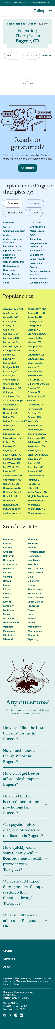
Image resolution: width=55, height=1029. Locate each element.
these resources (34, 981)
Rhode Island (35, 594)
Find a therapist (16, 24)
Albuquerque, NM (13, 309)
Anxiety (7, 235)
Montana (33, 539)
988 (18, 981)
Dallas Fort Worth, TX (15, 421)
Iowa (6, 598)
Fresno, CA (9, 471)
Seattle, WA (34, 463)
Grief (6, 283)
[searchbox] (16, 56)
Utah (30, 614)
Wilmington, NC (36, 509)
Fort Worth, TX (11, 467)
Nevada (32, 548)
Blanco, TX (9, 355)
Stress (33, 267)
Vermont (32, 619)
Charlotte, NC (11, 384)
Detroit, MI (9, 430)
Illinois (6, 589)
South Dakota (35, 602)
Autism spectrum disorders (12, 241)
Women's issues (39, 283)
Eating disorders (12, 274)
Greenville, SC (11, 484)
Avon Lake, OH (11, 334)
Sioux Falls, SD (36, 467)
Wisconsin (33, 635)
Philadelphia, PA (37, 397)
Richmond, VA (35, 426)
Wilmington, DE (36, 513)
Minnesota (9, 631)
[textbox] (30, 56)
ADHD (6, 227)
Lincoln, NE (34, 330)
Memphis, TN (35, 347)
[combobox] (12, 56)
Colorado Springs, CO (15, 401)
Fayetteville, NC (12, 455)
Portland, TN (35, 413)
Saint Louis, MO (36, 438)
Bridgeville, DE (11, 367)
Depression (9, 270)
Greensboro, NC (12, 480)
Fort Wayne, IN (11, 463)
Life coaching (37, 227)
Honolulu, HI (10, 496)
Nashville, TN (35, 372)
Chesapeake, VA (12, 388)
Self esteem (36, 255)
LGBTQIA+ (36, 223)
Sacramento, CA (37, 434)
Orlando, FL (34, 392)
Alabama (8, 539)
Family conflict (11, 279)
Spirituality (36, 263)
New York (33, 564)
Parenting (35, 239)
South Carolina (36, 598)
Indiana (7, 594)
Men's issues (37, 231)
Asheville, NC (10, 317)
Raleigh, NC (34, 417)
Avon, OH (8, 330)
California (8, 556)
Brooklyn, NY (10, 372)
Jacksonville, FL (12, 513)
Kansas (7, 602)
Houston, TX (10, 501)
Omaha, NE (34, 388)
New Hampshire (37, 552)
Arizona (7, 548)
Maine (6, 614)
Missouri (8, 639)
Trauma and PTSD (40, 279)
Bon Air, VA (9, 359)
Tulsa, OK (33, 488)
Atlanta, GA (9, 322)
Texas (31, 610)
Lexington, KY (35, 326)
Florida (7, 573)
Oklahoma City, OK (38, 384)
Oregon (32, 24)
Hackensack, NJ (12, 488)
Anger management (14, 231)
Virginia (32, 623)
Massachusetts (11, 623)
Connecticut (10, 564)
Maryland (8, 619)
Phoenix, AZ (34, 401)
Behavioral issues (13, 246)
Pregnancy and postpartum (38, 245)
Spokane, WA (35, 471)
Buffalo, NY (9, 376)
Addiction (8, 223)
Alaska (7, 544)
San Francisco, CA (38, 455)
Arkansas (8, 552)
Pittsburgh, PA (36, 405)
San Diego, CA (36, 451)
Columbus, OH (11, 409)
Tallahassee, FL (36, 476)
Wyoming (33, 639)
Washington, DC (37, 501)
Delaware (8, 569)
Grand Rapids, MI (13, 476)
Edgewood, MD (11, 434)
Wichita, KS (34, 505)
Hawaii (7, 581)
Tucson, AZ (34, 484)
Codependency (12, 266)
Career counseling (13, 262)
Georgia (7, 577)
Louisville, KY (35, 338)
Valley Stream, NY (37, 492)
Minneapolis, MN (37, 359)
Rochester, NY (36, 430)
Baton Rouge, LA (12, 347)
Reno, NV (33, 421)
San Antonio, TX (36, 446)
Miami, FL (33, 351)
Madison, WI (35, 342)
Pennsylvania (35, 589)
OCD (32, 235)
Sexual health (37, 259)
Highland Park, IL (12, 492)
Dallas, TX (8, 417)
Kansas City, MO (37, 309)
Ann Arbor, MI (10, 313)
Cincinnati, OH (11, 397)
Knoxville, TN (35, 317)
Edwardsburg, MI (12, 438)
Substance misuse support (40, 273)
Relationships (37, 251)
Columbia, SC (10, 405)
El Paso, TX (9, 442)
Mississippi (9, 635)
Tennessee (33, 606)
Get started (27, 168)
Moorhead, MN (36, 363)
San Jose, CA (35, 459)
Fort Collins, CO (12, 459)
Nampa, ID (33, 367)
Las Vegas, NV (35, 322)
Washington (34, 627)
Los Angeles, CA (37, 334)
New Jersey (34, 556)
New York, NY (35, 376)
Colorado (8, 560)
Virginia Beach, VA (38, 496)
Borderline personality (9, 256)
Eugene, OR (9, 451)
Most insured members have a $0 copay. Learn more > (27, 3)
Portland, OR (35, 409)
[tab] (12, 204)
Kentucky (8, 606)
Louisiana (8, 610)
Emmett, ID (9, 446)
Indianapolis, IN (12, 509)
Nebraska (33, 544)
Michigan (8, 627)
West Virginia (35, 631)
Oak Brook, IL (35, 380)
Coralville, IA (10, 413)
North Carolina (36, 569)
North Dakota (35, 573)
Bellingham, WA (12, 351)
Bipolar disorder (12, 251)
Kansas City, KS (36, 313)
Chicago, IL (9, 392)
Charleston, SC (11, 380)
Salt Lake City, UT (37, 442)
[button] (5, 10)
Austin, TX (8, 326)
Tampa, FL (33, 480)
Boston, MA (9, 363)
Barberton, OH (11, 342)
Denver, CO (9, 426)
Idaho (6, 585)
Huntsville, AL (10, 505)
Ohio (30, 577)
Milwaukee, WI (36, 355)
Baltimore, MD (11, 338)
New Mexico (34, 560)
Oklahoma (33, 581)
